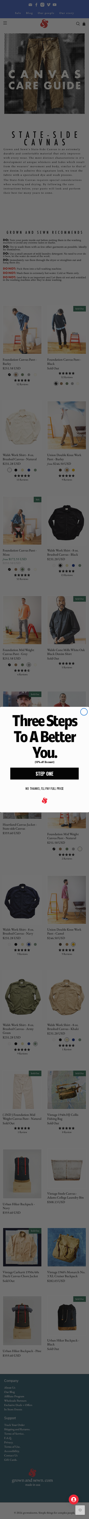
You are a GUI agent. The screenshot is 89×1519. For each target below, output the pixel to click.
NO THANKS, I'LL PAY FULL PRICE (44, 788)
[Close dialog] (84, 711)
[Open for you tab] (74, 1499)
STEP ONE (44, 773)
